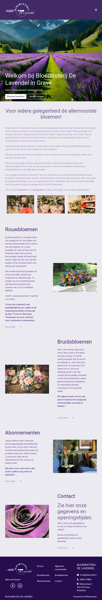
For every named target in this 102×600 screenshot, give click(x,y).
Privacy (40, 566)
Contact (58, 581)
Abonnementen (43, 581)
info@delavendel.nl (88, 575)
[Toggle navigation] (96, 10)
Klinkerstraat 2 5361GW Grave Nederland (84, 587)
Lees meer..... (11, 327)
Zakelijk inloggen (36, 96)
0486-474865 (86, 579)
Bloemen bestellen (15, 96)
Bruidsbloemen (61, 575)
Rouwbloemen (43, 575)
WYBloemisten (90, 596)
